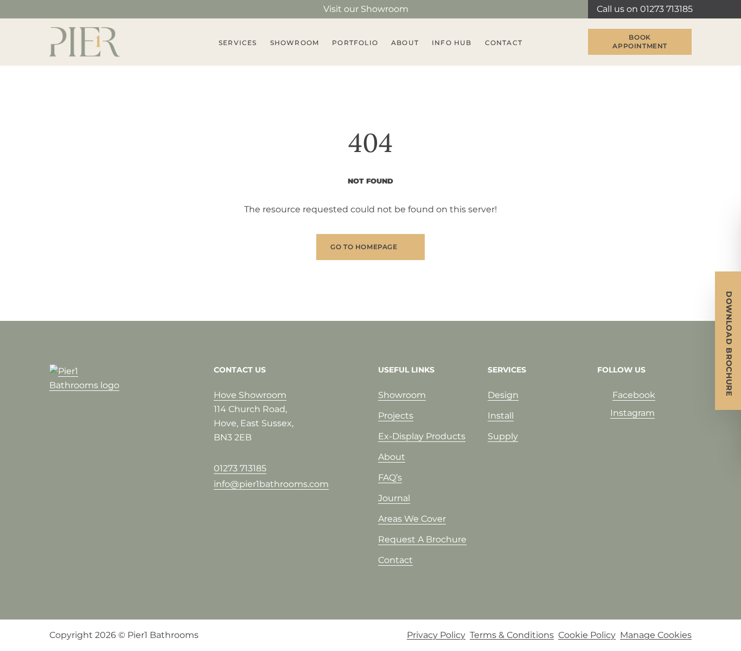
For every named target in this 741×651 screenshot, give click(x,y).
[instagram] (72, 9)
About (405, 43)
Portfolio (355, 43)
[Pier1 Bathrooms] (84, 42)
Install (501, 415)
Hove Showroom (250, 395)
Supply (503, 436)
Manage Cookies (656, 635)
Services (238, 43)
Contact (503, 43)
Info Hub (452, 43)
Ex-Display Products (421, 436)
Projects (395, 415)
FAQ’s (390, 477)
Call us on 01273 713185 (645, 9)
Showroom (295, 43)
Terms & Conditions (512, 635)
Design (503, 395)
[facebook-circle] (54, 9)
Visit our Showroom (365, 9)
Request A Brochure (422, 539)
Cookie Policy (587, 635)
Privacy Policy (436, 635)
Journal (394, 498)
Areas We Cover (412, 519)
